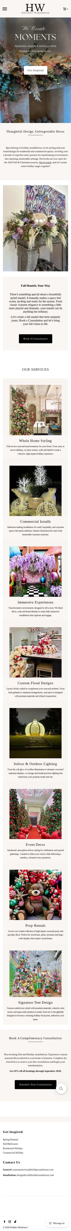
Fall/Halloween (10, 1144)
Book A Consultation (35, 338)
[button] (61, 1088)
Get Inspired (35, 70)
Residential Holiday (13, 1148)
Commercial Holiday (13, 1152)
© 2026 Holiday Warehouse (15, 1227)
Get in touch (45, 162)
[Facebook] (4, 1222)
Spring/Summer (10, 1139)
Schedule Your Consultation (35, 1084)
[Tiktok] (14, 1222)
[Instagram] (9, 1222)
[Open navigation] (11, 8)
